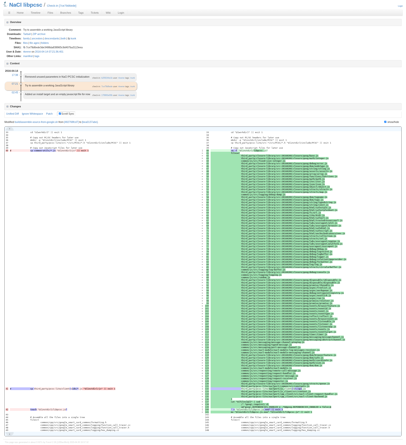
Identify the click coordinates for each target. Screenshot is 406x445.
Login (400, 6)
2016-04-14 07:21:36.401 (49, 51)
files (25, 43)
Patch (49, 113)
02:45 (15, 92)
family (26, 38)
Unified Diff (12, 113)
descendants (52, 38)
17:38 (15, 75)
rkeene (27, 51)
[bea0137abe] (90, 122)
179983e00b (106, 95)
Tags (81, 12)
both (63, 38)
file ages (34, 43)
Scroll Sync (67, 113)
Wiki (108, 12)
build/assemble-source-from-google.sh (36, 122)
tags (37, 56)
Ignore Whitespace (32, 113)
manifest (28, 56)
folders (45, 43)
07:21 (15, 83)
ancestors (37, 38)
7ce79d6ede (106, 86)
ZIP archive (39, 34)
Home (20, 12)
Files (50, 12)
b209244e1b (106, 78)
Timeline (35, 12)
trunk (73, 38)
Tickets (95, 12)
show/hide (393, 122)
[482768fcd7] (71, 122)
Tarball (27, 34)
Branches (65, 12)
